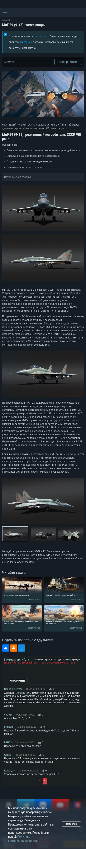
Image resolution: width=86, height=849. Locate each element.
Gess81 (8, 754)
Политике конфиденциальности (22, 839)
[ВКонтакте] (5, 648)
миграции (26, 42)
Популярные (17, 680)
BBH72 (8, 742)
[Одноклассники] (13, 648)
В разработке (68, 62)
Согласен (71, 824)
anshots (8, 726)
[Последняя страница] (65, 781)
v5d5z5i (8, 714)
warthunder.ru (41, 36)
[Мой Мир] (21, 648)
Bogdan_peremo (13, 689)
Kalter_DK (9, 770)
